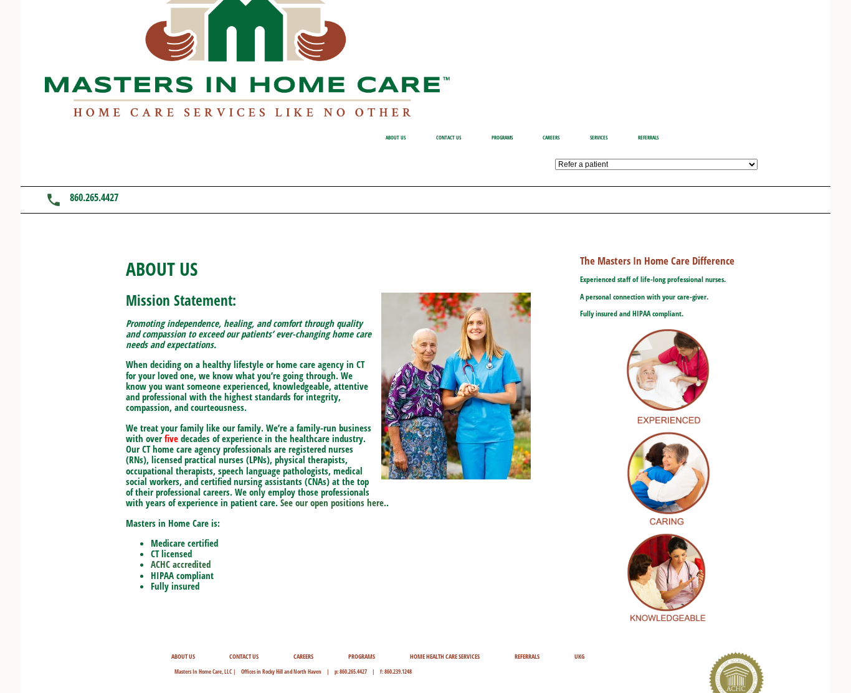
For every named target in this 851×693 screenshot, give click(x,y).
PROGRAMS (502, 137)
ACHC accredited (181, 564)
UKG (579, 657)
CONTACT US (448, 137)
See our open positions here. (333, 502)
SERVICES (598, 137)
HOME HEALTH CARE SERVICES (445, 657)
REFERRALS (648, 137)
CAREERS (551, 137)
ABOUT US (396, 137)
